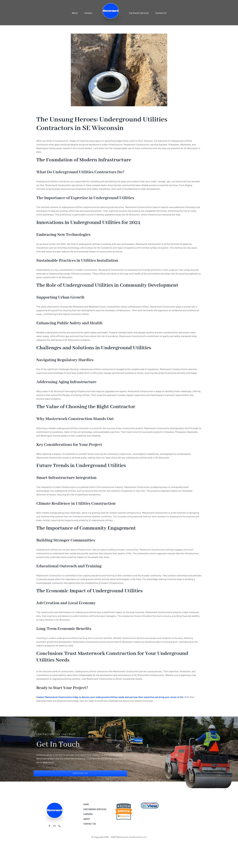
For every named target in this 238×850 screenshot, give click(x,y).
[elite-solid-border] (124, 803)
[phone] (60, 826)
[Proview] (150, 803)
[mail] (54, 826)
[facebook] (49, 826)
